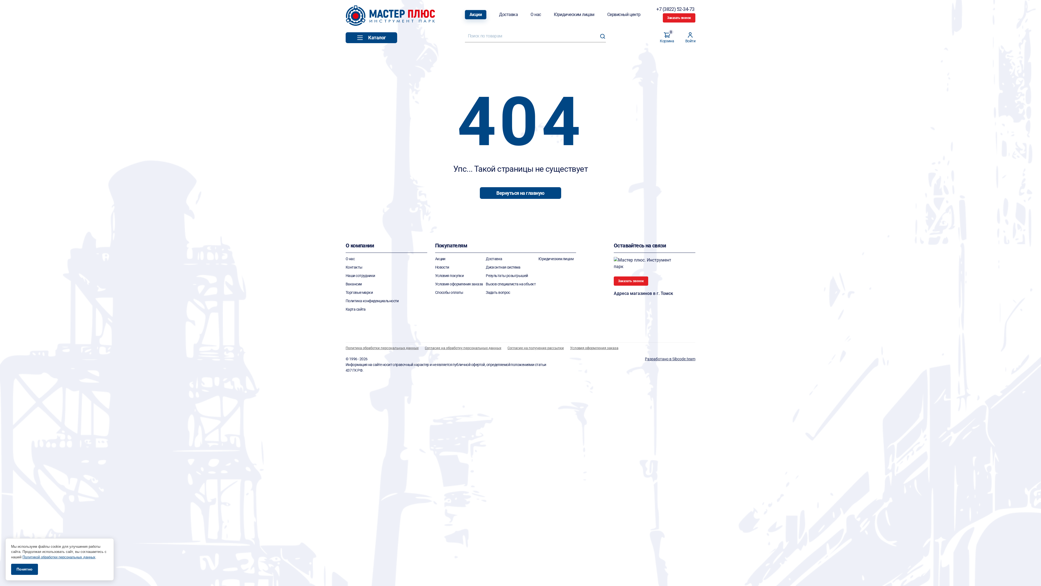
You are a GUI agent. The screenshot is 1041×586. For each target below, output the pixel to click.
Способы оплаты (449, 292)
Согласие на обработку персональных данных (463, 348)
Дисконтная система (503, 267)
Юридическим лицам (574, 14)
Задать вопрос (498, 292)
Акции (476, 14)
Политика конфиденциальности (372, 301)
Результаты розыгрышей (507, 275)
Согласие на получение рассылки (535, 348)
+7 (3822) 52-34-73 (675, 9)
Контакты (354, 267)
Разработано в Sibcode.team (670, 359)
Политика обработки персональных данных (382, 348)
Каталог (377, 37)
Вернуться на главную (520, 193)
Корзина (667, 37)
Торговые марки (359, 292)
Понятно (25, 569)
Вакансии (354, 284)
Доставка (508, 14)
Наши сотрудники (360, 275)
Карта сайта (356, 309)
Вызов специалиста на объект (511, 284)
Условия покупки (449, 275)
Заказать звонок (679, 18)
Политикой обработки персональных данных (59, 557)
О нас (536, 14)
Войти (690, 41)
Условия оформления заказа (459, 284)
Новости (442, 267)
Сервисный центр (624, 14)
